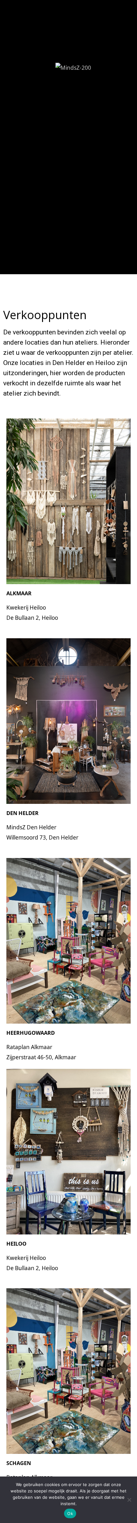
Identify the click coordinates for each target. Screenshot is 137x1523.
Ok (70, 1513)
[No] (129, 1500)
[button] (68, 203)
